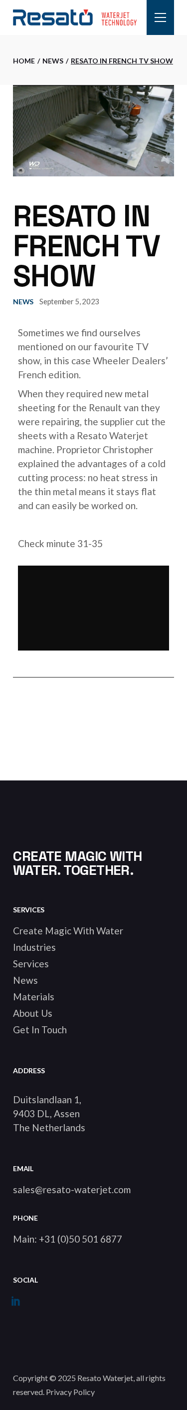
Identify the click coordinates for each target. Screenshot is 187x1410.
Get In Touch (40, 1029)
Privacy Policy (70, 1392)
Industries (34, 947)
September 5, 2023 (69, 301)
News (52, 60)
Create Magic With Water (68, 930)
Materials (33, 996)
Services (31, 963)
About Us (32, 1013)
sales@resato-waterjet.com (72, 1189)
